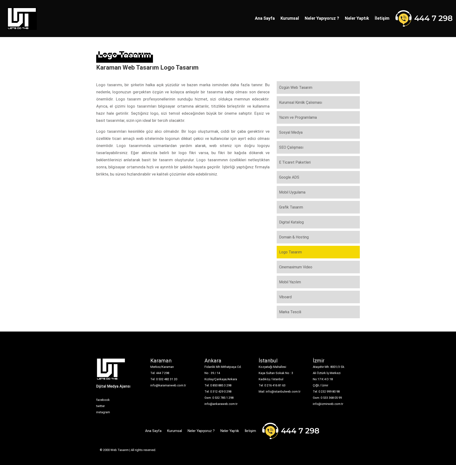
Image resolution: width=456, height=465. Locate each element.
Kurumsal (289, 18)
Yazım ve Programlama (298, 117)
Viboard (285, 297)
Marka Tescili (290, 312)
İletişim (382, 18)
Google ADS (289, 177)
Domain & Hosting (294, 237)
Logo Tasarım (290, 252)
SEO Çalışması (291, 147)
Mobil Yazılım (290, 282)
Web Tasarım (119, 450)
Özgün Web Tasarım (295, 87)
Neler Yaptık (357, 18)
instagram (103, 412)
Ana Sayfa (265, 18)
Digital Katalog (291, 222)
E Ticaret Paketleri (295, 162)
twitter (100, 406)
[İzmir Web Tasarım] (111, 370)
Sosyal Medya (291, 132)
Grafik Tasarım (291, 207)
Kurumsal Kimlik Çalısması (300, 102)
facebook (103, 400)
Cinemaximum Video (295, 267)
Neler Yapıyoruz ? (322, 18)
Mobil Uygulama (292, 192)
